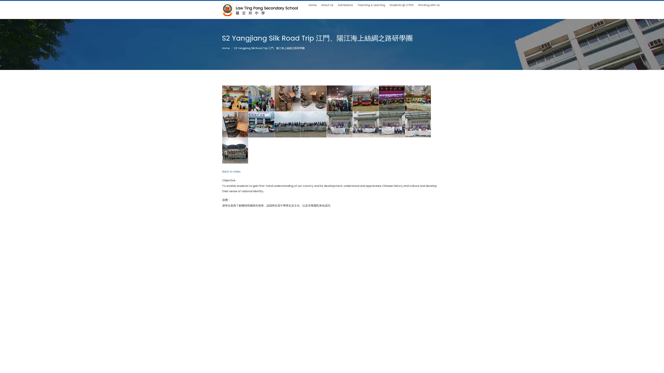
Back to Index (231, 172)
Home (226, 48)
